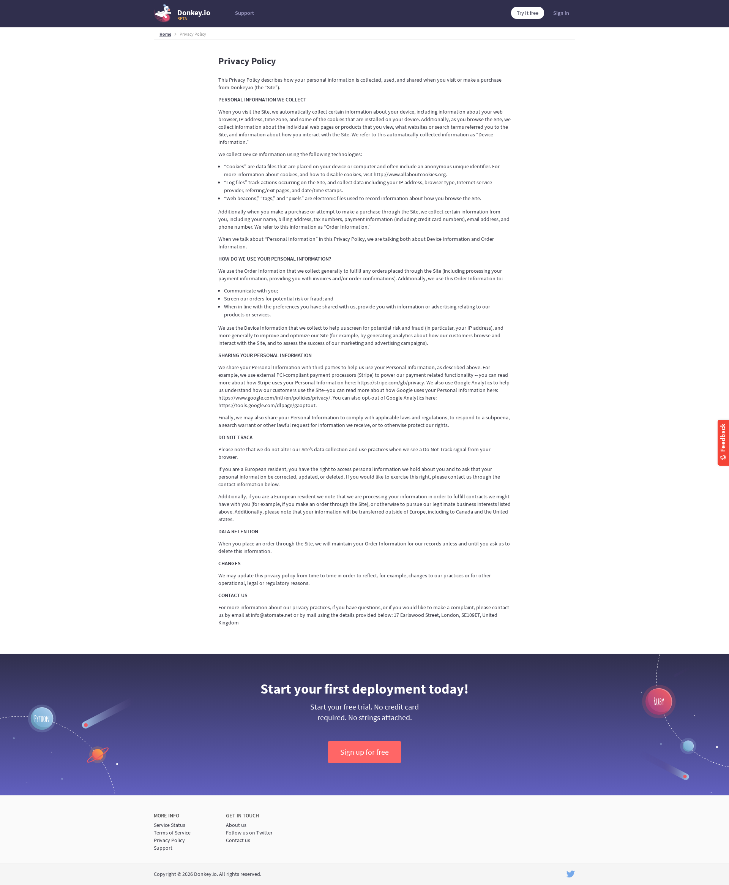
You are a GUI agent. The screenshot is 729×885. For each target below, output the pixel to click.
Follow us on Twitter (249, 832)
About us (236, 825)
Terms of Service (172, 832)
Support (244, 12)
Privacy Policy (169, 840)
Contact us (238, 840)
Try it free (527, 12)
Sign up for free (364, 752)
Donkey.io (193, 14)
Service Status (169, 825)
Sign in (561, 12)
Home (165, 34)
